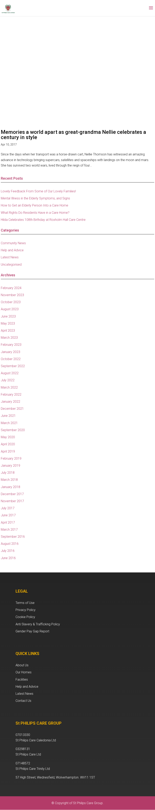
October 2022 (11, 359)
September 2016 (13, 537)
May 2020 (8, 437)
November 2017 (12, 501)
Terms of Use (25, 603)
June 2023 (8, 316)
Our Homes (23, 672)
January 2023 (10, 352)
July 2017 (8, 508)
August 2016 (10, 544)
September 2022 (13, 366)
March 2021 (9, 423)
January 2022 (10, 401)
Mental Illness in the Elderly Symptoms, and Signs (35, 198)
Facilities (22, 679)
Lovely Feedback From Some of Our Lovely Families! (38, 191)
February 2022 (11, 394)
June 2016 (8, 558)
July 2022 (8, 380)
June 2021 (8, 416)
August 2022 (10, 373)
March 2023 (9, 338)
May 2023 (8, 323)
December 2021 (12, 409)
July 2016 (8, 551)
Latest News (10, 257)
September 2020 (13, 430)
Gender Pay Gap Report (32, 631)
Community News (13, 243)
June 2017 (8, 515)
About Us (22, 665)
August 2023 (10, 309)
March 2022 (9, 387)
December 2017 (12, 494)
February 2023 (11, 345)
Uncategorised (11, 264)
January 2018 (10, 487)
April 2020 (8, 444)
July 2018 (8, 473)
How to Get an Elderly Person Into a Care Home (34, 205)
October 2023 (11, 302)
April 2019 (8, 451)
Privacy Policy (26, 610)
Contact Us (23, 701)
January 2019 (10, 465)
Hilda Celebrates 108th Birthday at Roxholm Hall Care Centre (43, 220)
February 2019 (11, 458)
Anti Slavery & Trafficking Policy (38, 624)
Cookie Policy (25, 617)
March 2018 (9, 480)
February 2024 (11, 288)
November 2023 (12, 295)
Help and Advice (12, 250)
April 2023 (8, 330)
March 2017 (9, 529)
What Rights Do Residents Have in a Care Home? (35, 213)
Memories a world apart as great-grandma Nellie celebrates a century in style (73, 134)
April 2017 (8, 522)
